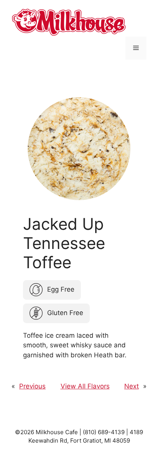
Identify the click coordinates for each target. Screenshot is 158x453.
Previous (32, 386)
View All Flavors (85, 386)
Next (131, 386)
